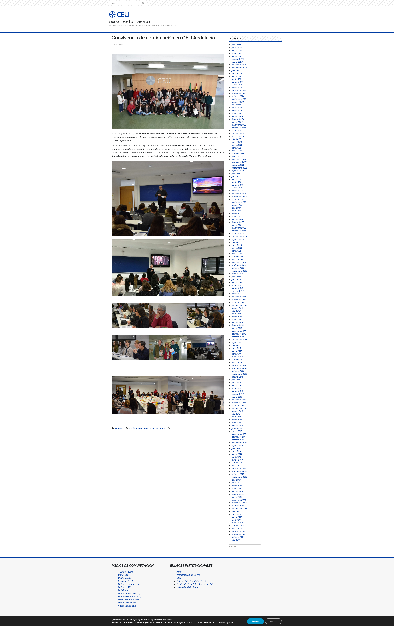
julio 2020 (236, 242)
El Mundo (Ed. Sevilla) (129, 593)
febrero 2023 (238, 153)
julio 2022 (236, 173)
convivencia (149, 428)
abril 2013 (236, 488)
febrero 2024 (238, 119)
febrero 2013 (238, 494)
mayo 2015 (237, 419)
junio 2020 (237, 245)
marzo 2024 (237, 116)
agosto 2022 (238, 170)
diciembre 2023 (239, 125)
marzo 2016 (237, 391)
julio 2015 (236, 414)
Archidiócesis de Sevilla (188, 575)
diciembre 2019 (239, 262)
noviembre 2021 (239, 196)
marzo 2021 (237, 219)
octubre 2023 (238, 130)
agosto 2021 (237, 205)
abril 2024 (236, 113)
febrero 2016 (238, 394)
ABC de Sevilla (125, 571)
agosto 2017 (237, 342)
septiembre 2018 (239, 305)
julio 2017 (236, 345)
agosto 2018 (237, 308)
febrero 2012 (238, 525)
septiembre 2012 (239, 508)
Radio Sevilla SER (127, 605)
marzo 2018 (237, 322)
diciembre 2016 (239, 365)
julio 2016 (236, 379)
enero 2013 (237, 497)
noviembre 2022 (239, 162)
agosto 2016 (237, 377)
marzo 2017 (237, 356)
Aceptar (255, 621)
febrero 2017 (237, 359)
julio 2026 (236, 44)
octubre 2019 (238, 268)
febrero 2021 (238, 222)
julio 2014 (236, 448)
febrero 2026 (238, 59)
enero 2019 (237, 293)
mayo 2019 (237, 282)
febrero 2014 (238, 462)
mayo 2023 (237, 145)
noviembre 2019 (239, 265)
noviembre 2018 (239, 299)
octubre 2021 (238, 199)
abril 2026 (236, 53)
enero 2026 (237, 62)
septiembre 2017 (239, 339)
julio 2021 (236, 208)
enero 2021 (237, 225)
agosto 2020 (238, 239)
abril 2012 (236, 520)
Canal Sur (123, 575)
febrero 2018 (238, 325)
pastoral (160, 428)
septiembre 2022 (239, 168)
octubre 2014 (238, 439)
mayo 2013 (237, 485)
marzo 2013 (237, 491)
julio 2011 (236, 540)
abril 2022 (236, 182)
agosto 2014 (237, 445)
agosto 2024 (238, 102)
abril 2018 (236, 319)
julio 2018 (236, 311)
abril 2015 (236, 422)
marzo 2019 (237, 288)
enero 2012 (237, 528)
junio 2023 (237, 142)
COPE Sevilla (124, 578)
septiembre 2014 (239, 442)
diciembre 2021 (239, 193)
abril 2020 (236, 251)
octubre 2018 (238, 302)
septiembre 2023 (239, 133)
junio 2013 (236, 482)
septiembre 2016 (239, 374)
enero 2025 (237, 87)
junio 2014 (236, 451)
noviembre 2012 (239, 502)
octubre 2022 (238, 165)
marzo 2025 (237, 82)
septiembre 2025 (239, 67)
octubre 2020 (238, 233)
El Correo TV (124, 587)
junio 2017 (236, 348)
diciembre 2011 (238, 531)
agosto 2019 (237, 273)
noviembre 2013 (239, 471)
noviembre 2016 (239, 368)
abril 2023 (236, 148)
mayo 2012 (237, 517)
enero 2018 (237, 328)
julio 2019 (236, 276)
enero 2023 (237, 156)
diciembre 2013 (239, 468)
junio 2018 (236, 313)
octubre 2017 (238, 336)
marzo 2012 (237, 522)
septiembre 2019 (239, 271)
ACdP (179, 571)
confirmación (135, 428)
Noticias (119, 428)
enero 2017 (237, 362)
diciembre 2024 (239, 90)
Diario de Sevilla (126, 581)
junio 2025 (237, 73)
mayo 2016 (237, 385)
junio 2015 (236, 416)
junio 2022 (237, 176)
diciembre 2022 (239, 159)
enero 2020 (237, 259)
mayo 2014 (237, 454)
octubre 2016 (238, 371)
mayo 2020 (237, 248)
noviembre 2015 (239, 402)
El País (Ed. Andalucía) (129, 596)
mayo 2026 (237, 50)
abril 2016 (236, 388)
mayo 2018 (237, 316)
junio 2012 (236, 514)
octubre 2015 (238, 405)
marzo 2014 (237, 460)
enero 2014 (237, 465)
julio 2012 (236, 511)
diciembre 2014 (239, 434)
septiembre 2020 (239, 236)
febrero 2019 (238, 291)
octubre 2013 (238, 474)
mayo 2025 (237, 76)
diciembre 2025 (239, 64)
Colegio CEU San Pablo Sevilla (192, 581)
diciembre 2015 (239, 399)
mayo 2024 (237, 110)
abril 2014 (236, 457)
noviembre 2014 (239, 437)
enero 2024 (237, 122)
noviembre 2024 (239, 93)
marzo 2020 (237, 253)
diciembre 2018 (239, 296)
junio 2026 (237, 47)
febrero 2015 (238, 428)
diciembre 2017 (239, 331)
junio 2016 (236, 382)
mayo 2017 (237, 351)
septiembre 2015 (239, 408)
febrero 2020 (238, 256)
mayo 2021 (237, 213)
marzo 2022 (237, 185)
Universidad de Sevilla (188, 587)
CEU (179, 578)
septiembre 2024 (239, 99)
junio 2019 (236, 279)
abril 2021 (236, 216)
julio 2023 (236, 139)
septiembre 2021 (239, 202)
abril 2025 (236, 79)
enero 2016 (237, 397)
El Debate (123, 590)
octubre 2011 (237, 537)
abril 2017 (236, 354)
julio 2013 (236, 480)
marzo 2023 (237, 150)
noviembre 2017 (239, 334)
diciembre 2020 (239, 228)
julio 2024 (236, 104)
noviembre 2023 (239, 127)
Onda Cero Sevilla (127, 602)
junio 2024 (237, 107)
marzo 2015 (237, 425)
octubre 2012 (238, 505)
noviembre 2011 (239, 534)
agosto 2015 (237, 411)
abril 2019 (236, 285)
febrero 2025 (238, 84)
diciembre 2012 (239, 500)
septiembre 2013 (239, 477)
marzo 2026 (237, 56)
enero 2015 (237, 431)
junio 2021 (236, 210)
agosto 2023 (238, 136)
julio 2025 (236, 70)
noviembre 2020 (239, 230)
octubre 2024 (238, 96)
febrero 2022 (238, 187)
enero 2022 (237, 190)
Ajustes (273, 621)
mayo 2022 (237, 179)
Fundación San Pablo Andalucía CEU (195, 584)
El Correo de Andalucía (129, 584)
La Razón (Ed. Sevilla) (129, 599)
